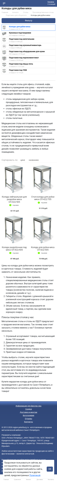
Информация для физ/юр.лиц (28, 406)
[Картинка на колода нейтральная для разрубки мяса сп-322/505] (14, 179)
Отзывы (28, 419)
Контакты (28, 422)
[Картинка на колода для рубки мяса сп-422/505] (42, 229)
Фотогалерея (28, 415)
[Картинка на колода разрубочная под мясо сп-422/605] (14, 229)
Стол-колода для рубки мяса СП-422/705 (42, 198)
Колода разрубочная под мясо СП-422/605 (14, 248)
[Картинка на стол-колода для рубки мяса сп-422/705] (42, 179)
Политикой (34, 475)
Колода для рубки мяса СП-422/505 (42, 248)
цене (22, 160)
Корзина (51, 2)
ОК (49, 469)
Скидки (28, 409)
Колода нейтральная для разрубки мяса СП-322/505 (14, 199)
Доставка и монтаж (28, 412)
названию (34, 160)
